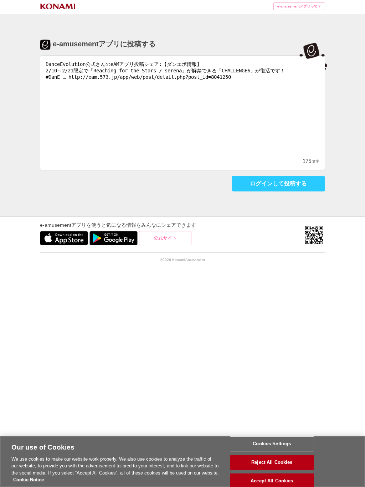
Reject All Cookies (271, 462)
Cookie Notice (28, 479)
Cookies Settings (272, 444)
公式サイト (165, 238)
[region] (182, 461)
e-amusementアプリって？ (299, 6)
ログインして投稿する (278, 183)
